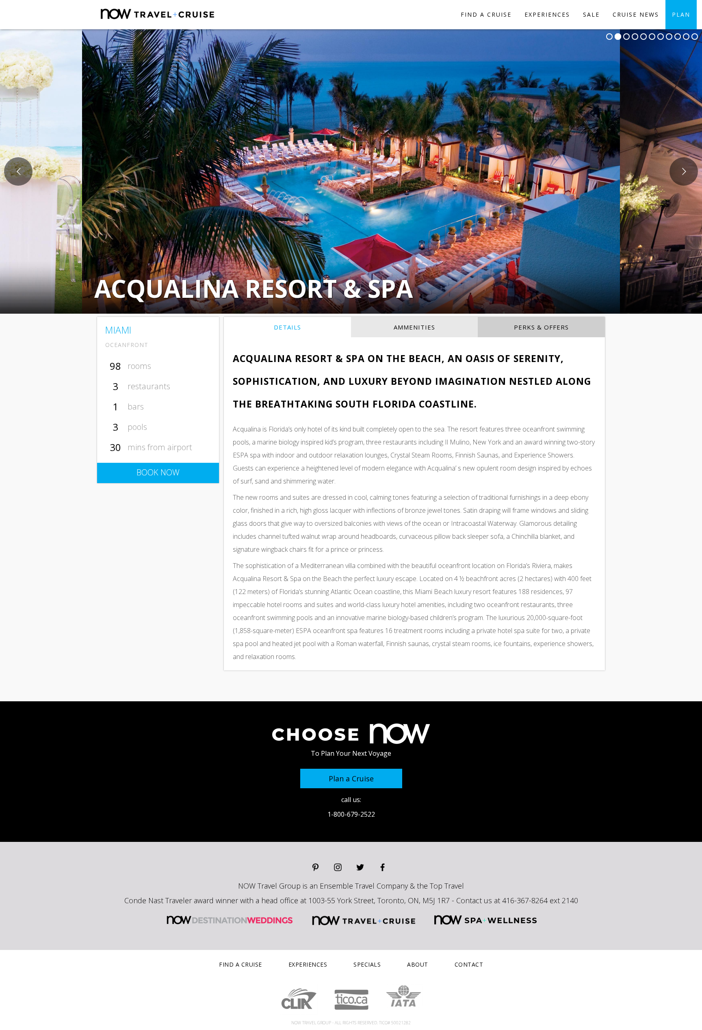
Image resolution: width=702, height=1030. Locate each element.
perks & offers (541, 327)
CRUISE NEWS (636, 14)
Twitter (360, 867)
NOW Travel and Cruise (364, 920)
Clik (299, 999)
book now (158, 472)
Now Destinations (187, 21)
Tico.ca (351, 999)
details (287, 327)
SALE (591, 14)
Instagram (338, 867)
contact (469, 964)
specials (367, 964)
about (417, 964)
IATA (403, 996)
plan (681, 14)
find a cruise (486, 14)
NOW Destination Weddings (229, 920)
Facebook (382, 867)
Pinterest (315, 867)
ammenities (414, 327)
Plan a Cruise (351, 778)
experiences (547, 14)
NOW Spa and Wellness (485, 920)
